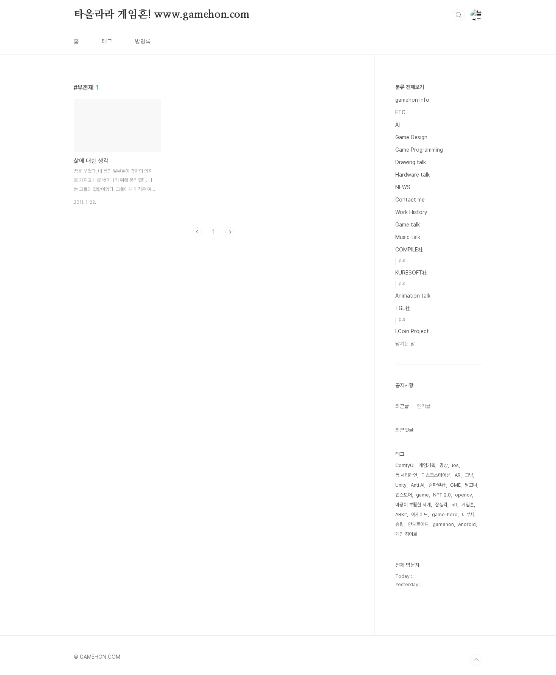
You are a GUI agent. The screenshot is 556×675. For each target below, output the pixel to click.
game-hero (445, 514)
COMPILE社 (409, 250)
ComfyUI (405, 465)
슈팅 (399, 524)
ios (455, 465)
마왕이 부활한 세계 (413, 504)
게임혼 (467, 504)
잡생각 (441, 504)
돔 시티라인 (406, 475)
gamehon (443, 524)
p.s (402, 260)
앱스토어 (403, 495)
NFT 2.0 (442, 495)
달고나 (471, 485)
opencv (463, 495)
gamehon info (412, 100)
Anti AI (417, 485)
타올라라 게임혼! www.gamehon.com (162, 14)
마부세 (468, 514)
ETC (400, 112)
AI (397, 125)
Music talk (407, 237)
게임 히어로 (406, 534)
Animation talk (412, 296)
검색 (458, 15)
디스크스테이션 (435, 475)
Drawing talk (410, 162)
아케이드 (419, 514)
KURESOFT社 (411, 273)
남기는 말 (405, 344)
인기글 (423, 406)
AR (458, 475)
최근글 (402, 406)
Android (467, 524)
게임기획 (427, 465)
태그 (107, 41)
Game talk (407, 225)
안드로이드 (418, 524)
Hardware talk (412, 175)
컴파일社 (437, 485)
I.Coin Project (412, 331)
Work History (411, 212)
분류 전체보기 (409, 87)
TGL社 (402, 308)
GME (455, 485)
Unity (401, 485)
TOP (476, 660)
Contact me (410, 200)
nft (454, 504)
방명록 (143, 41)
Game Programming (419, 150)
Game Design (411, 137)
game (422, 495)
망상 (444, 465)
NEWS (402, 187)
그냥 (469, 475)
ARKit (401, 514)
